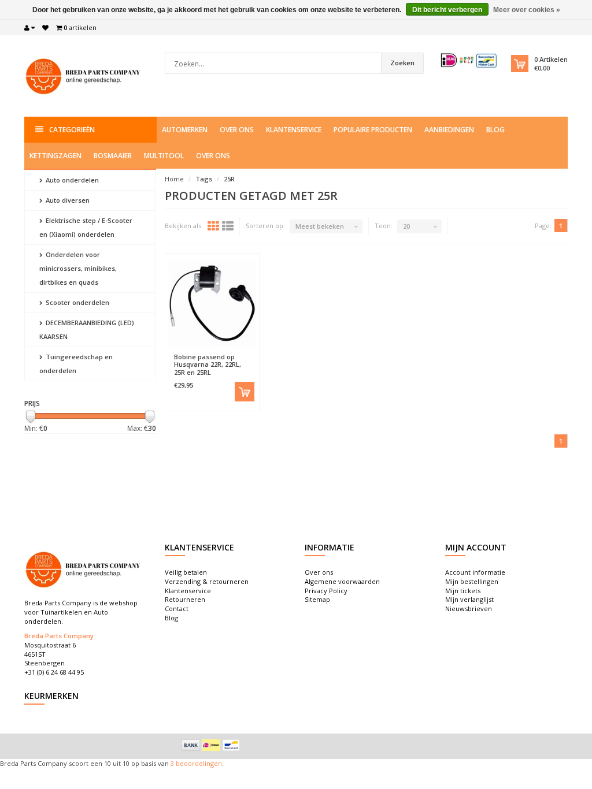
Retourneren (185, 599)
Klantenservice (293, 130)
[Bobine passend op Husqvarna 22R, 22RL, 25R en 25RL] (212, 303)
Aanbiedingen (449, 130)
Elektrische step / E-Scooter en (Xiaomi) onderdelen (85, 227)
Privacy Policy (326, 590)
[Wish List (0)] (45, 27)
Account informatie (475, 572)
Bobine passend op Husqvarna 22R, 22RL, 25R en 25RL (207, 364)
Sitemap (317, 599)
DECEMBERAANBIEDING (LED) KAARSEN (86, 329)
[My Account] (29, 27)
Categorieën (72, 130)
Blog (495, 130)
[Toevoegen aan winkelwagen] (244, 391)
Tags (203, 178)
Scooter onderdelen (76, 302)
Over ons (237, 130)
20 (406, 226)
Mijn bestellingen (471, 581)
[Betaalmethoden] (191, 745)
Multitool (164, 156)
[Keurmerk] (469, 60)
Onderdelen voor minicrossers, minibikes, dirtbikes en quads (78, 268)
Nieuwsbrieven (468, 608)
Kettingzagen (55, 156)
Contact (176, 608)
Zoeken (402, 62)
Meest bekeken (319, 226)
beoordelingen (198, 763)
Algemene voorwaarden (342, 581)
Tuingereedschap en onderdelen (76, 363)
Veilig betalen (186, 572)
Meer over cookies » (526, 10)
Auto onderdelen (71, 180)
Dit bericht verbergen (447, 10)
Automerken (185, 130)
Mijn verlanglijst (469, 599)
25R (229, 178)
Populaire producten (373, 130)
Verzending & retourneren (207, 581)
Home (174, 178)
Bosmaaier (113, 156)
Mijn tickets (462, 590)
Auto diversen (67, 200)
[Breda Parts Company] (85, 74)
